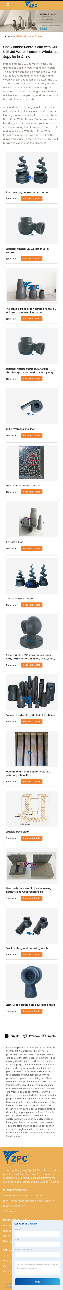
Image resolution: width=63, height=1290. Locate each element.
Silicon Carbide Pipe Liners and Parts (24, 1195)
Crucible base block (17, 832)
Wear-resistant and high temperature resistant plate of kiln (28, 773)
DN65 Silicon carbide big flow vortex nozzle (31, 1005)
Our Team (9, 1266)
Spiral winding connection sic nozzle (27, 192)
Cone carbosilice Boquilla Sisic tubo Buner (30, 715)
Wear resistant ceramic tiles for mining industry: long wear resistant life (28, 890)
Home (11, 36)
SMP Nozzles (10, 1211)
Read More (11, 198)
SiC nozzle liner (14, 542)
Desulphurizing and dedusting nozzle (27, 948)
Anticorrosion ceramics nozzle (23, 486)
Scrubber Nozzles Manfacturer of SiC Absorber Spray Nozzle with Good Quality (29, 370)
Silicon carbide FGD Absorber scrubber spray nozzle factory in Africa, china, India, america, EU (30, 658)
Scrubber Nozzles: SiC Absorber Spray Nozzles (27, 250)
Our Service (10, 1271)
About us (8, 1256)
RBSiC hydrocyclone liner (20, 429)
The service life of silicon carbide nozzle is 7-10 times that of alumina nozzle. (32, 310)
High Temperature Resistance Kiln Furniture (28, 1201)
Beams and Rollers (14, 1206)
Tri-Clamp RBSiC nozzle (19, 599)
